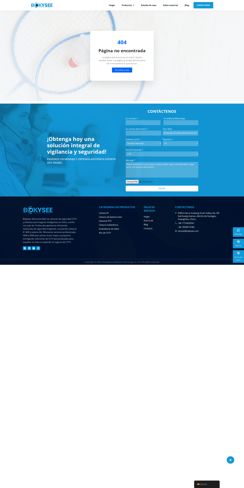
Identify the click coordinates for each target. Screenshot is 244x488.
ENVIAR (162, 188)
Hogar (112, 5)
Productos (127, 5)
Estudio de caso (148, 5)
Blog (187, 5)
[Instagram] (38, 248)
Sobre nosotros (170, 5)
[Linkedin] (29, 248)
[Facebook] (25, 248)
